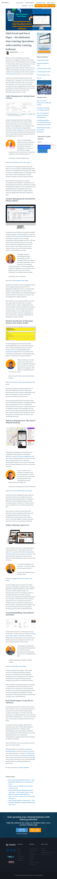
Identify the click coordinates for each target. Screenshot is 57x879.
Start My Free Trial (22, 830)
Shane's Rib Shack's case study (22, 490)
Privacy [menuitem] (19, 852)
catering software (23, 767)
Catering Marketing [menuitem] (32, 857)
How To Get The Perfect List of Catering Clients (44, 103)
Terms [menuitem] (19, 854)
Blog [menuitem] (18, 850)
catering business (43, 71)
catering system (43, 75)
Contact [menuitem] (43, 848)
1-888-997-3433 (45, 854)
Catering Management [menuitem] (33, 853)
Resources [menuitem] (51, 2)
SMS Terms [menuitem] (20, 856)
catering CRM (22, 236)
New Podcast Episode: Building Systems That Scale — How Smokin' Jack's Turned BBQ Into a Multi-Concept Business (20, 792)
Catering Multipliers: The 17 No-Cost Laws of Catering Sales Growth (44, 122)
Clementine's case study (20, 280)
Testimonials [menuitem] (30, 2)
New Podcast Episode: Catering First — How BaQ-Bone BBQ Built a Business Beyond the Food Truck (21, 802)
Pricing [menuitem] (24, 5)
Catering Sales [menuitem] (33, 850)
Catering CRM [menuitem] (33, 848)
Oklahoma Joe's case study (21, 162)
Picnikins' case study (19, 666)
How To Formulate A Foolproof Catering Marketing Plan (43, 115)
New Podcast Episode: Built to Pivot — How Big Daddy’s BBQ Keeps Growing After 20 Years (21, 782)
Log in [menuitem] (31, 5)
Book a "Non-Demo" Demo (35, 830)
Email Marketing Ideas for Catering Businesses (43, 130)
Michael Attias (13, 52)
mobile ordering (17, 130)
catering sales (43, 60)
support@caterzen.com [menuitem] (46, 852)
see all (39, 78)
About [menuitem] (19, 848)
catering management (28, 755)
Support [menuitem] (43, 850)
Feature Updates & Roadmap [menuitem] (34, 863)
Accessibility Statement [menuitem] (20, 859)
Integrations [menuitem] (41, 2)
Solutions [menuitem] (20, 2)
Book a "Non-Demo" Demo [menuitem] (45, 5)
